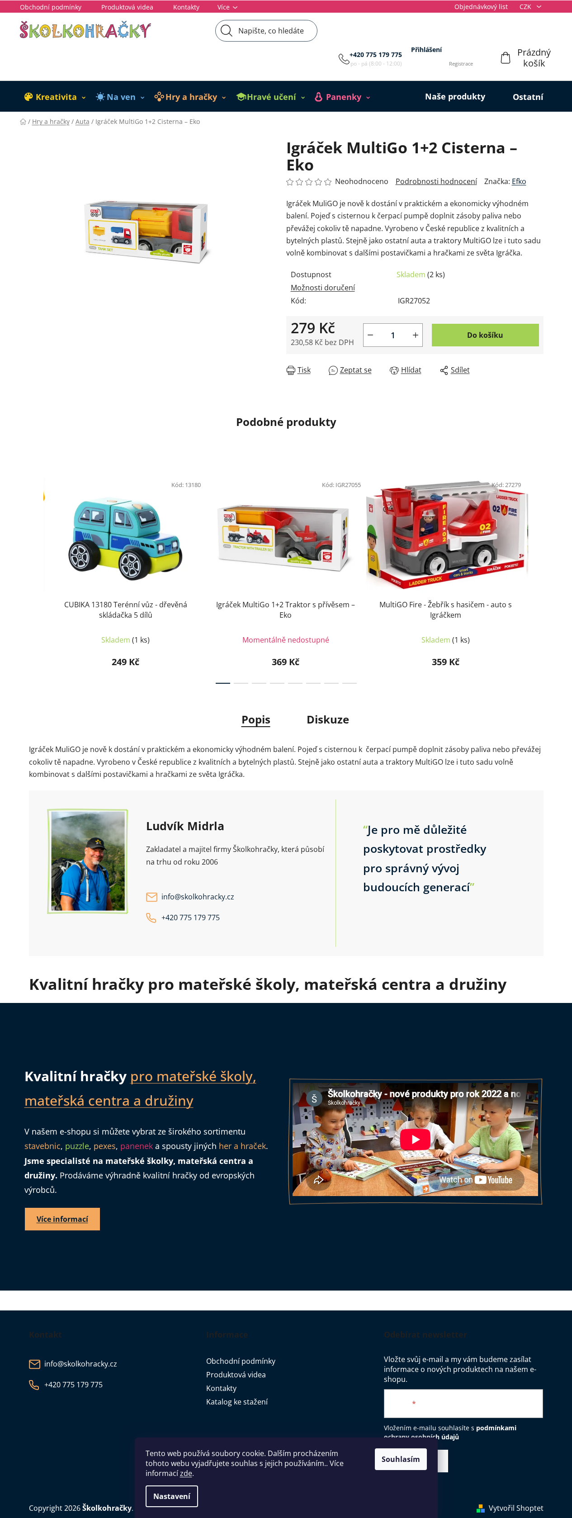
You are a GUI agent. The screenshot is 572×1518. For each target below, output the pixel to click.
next (536, 576)
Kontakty (186, 7)
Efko (519, 181)
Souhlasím (401, 1459)
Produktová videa (127, 7)
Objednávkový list (481, 6)
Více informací (62, 1219)
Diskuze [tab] (328, 719)
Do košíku (485, 335)
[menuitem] (55, 96)
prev (36, 576)
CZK (526, 6)
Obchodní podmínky (50, 7)
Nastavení (171, 1496)
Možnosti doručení (323, 288)
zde (186, 1473)
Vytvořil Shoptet (516, 1508)
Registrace (461, 63)
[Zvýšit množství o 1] (415, 335)
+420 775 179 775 (376, 54)
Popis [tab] (255, 719)
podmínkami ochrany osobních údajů (450, 1432)
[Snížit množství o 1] (370, 335)
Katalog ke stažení (237, 1402)
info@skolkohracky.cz (197, 897)
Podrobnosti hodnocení (436, 181)
